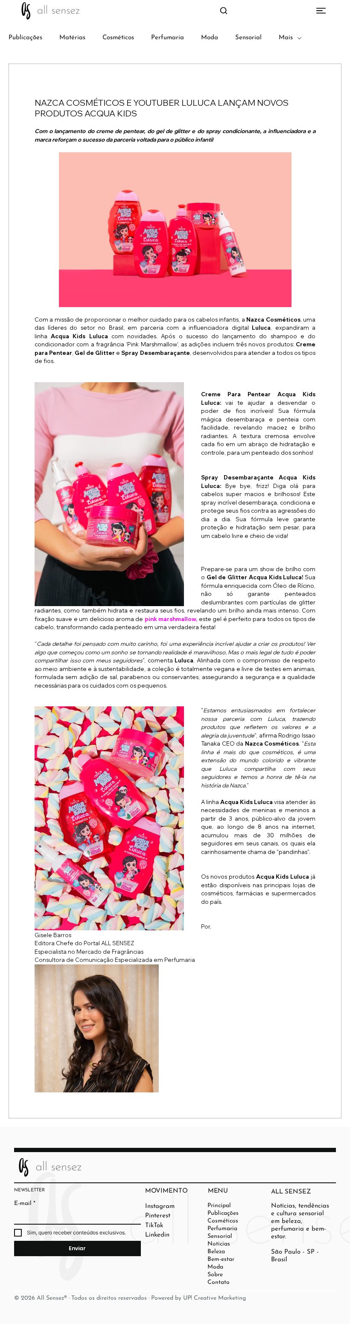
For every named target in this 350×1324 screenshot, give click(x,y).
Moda (209, 38)
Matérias (72, 38)
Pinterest (157, 1216)
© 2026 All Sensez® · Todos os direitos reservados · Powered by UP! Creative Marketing (130, 1298)
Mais (286, 38)
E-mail (24, 1203)
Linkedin (157, 1235)
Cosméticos (118, 38)
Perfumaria (167, 38)
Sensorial (248, 38)
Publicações (25, 38)
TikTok (154, 1225)
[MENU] (175, 10)
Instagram (160, 1206)
